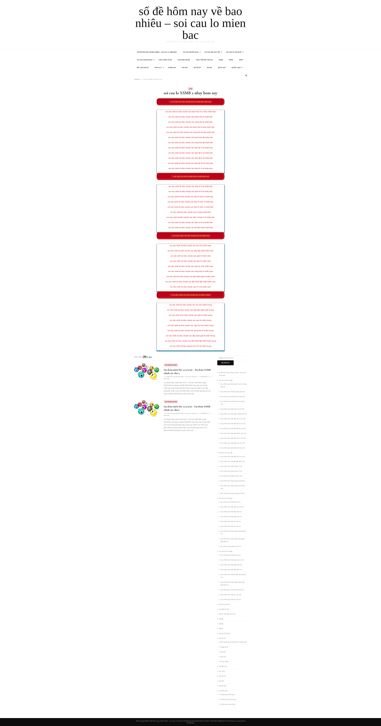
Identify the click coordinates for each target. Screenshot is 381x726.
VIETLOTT (158, 67)
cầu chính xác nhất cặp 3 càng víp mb (233, 414)
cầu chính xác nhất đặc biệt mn (231, 565)
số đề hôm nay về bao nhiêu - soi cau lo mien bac (181, 376)
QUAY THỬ (221, 67)
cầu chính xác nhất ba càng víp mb (232, 392)
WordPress (190, 723)
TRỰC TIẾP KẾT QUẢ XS (204, 60)
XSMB (221, 60)
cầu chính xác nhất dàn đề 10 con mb (233, 433)
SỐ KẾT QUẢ (236, 67)
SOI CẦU (185, 67)
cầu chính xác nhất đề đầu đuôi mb (232, 461)
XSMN (231, 60)
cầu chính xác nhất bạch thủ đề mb (232, 396)
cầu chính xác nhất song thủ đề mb (232, 481)
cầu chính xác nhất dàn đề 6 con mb (232, 424)
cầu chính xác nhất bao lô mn (230, 555)
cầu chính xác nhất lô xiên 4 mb (231, 476)
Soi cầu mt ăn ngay (234, 52)
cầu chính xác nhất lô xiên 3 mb (231, 471)
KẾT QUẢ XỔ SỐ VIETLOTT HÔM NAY (233, 642)
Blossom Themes (226, 721)
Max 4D (223, 657)
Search (225, 363)
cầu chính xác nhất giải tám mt (231, 516)
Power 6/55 (224, 662)
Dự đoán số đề (184, 60)
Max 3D (223, 652)
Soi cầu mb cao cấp (212, 52)
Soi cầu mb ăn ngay (190, 52)
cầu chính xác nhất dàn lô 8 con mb (232, 456)
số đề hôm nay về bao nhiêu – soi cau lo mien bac (190, 22)
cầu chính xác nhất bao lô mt (230, 502)
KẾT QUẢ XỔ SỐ (142, 67)
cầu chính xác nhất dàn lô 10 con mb (233, 438)
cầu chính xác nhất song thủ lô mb (232, 493)
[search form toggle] (246, 75)
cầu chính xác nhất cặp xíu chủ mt (232, 507)
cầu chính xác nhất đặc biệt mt (231, 512)
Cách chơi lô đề (165, 60)
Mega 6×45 (224, 647)
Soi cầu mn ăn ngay (144, 60)
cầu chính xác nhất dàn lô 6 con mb (232, 448)
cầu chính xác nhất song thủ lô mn (232, 590)
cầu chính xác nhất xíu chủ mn (230, 595)
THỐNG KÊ (172, 67)
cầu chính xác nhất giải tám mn (231, 570)
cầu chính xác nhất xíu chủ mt (230, 546)
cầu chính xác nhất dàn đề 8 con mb (233, 428)
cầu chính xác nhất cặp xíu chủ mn (232, 560)
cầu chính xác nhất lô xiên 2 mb (231, 466)
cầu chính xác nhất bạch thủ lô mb (232, 409)
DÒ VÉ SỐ (197, 67)
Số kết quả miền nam (227, 704)
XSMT (241, 60)
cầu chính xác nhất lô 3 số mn (230, 526)
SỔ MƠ (209, 67)
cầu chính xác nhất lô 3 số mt (230, 521)
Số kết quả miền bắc (227, 694)
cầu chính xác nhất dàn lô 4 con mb (232, 443)
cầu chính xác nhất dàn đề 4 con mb (232, 419)
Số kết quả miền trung (228, 699)
